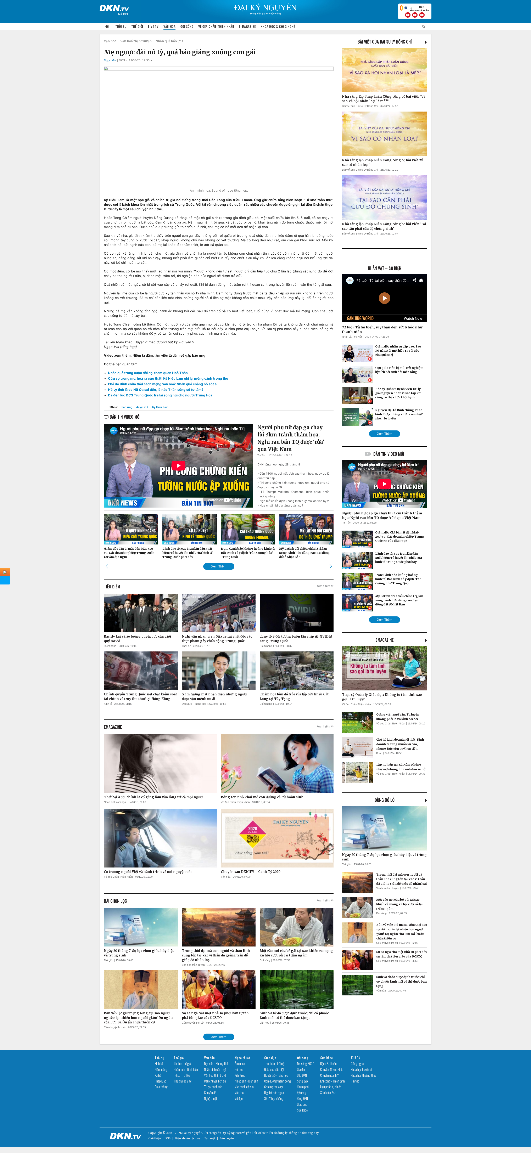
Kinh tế (108, 703)
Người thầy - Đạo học (276, 1075)
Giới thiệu (154, 1138)
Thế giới (137, 26)
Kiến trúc (240, 1075)
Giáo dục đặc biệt (274, 1069)
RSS (168, 1138)
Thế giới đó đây (182, 1081)
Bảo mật (209, 1138)
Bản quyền (227, 1138)
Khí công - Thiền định (332, 1081)
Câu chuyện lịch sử (115, 1027)
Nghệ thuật (210, 1098)
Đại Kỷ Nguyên (232, 1133)
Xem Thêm (218, 566)
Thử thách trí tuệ (274, 1063)
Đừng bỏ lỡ (385, 800)
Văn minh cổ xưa (244, 1086)
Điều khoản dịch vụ (187, 1138)
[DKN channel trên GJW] (419, 8)
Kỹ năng (301, 1092)
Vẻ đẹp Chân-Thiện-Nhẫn (216, 26)
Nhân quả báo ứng (170, 41)
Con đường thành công (277, 1081)
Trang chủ (107, 26)
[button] (331, 566)
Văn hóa (169, 26)
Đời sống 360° (305, 1063)
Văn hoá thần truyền (136, 41)
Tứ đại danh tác (213, 1086)
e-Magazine (247, 26)
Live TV (153, 26)
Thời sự (120, 26)
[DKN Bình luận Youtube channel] (415, 15)
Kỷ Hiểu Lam (160, 407)
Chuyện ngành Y (329, 1075)
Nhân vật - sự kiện (352, 336)
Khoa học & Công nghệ (278, 26)
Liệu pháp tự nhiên (330, 1086)
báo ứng (127, 407)
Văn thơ (239, 1092)
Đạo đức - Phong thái (194, 703)
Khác (379, 753)
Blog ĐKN (302, 1098)
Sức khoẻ (302, 1110)
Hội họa (239, 1069)
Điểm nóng (110, 646)
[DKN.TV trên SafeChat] (401, 8)
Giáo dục (270, 1057)
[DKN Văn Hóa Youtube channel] (422, 15)
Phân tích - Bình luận (186, 1069)
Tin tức (355, 1081)
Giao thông (161, 1086)
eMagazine (385, 640)
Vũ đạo (239, 1098)
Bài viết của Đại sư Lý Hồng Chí (385, 42)
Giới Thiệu (123, 13)
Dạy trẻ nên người (274, 1092)
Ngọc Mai (110, 60)
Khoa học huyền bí (361, 1069)
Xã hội (158, 1075)
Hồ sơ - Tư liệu (182, 1075)
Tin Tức (261, 455)
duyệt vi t (142, 407)
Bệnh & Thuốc (328, 1063)
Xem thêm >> (325, 585)
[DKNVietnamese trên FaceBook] (405, 8)
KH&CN (355, 1057)
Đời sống (186, 26)
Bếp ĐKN (302, 1075)
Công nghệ (357, 1063)
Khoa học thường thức (363, 1075)
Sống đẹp (302, 1081)
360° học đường (273, 1098)
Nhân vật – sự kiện (384, 268)
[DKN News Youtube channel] (407, 15)
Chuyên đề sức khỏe (331, 1069)
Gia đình (301, 1069)
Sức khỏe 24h (328, 1092)
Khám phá (303, 1086)
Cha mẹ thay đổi (273, 1086)
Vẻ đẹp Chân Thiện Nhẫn (235, 802)
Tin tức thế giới (182, 1063)
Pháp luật (160, 1081)
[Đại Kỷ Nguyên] (114, 7)
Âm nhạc (240, 1063)
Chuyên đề (210, 1092)
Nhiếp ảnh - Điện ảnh (246, 1081)
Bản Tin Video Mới (388, 454)
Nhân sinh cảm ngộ (115, 802)
